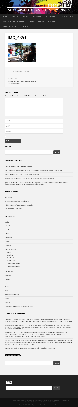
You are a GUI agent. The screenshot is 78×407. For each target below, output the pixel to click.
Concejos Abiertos (10, 249)
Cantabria (10, 255)
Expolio (15, 16)
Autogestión (8, 237)
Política (7, 298)
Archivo (7, 233)
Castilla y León (11, 261)
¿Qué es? (7, 222)
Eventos (7, 279)
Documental (51, 16)
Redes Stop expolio (10, 26)
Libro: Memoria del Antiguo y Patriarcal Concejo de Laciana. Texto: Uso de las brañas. (29, 178)
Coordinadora (67, 16)
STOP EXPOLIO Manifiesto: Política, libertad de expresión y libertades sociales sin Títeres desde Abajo (42, 321)
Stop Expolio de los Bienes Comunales (39, 10)
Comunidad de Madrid (13, 263)
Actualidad (8, 226)
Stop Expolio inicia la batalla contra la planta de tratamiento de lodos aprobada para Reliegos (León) (34, 170)
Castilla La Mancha (12, 258)
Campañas (8, 245)
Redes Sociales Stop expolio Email (22, 400)
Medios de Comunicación (12, 294)
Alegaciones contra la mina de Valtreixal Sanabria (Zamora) (22, 174)
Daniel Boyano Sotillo (11, 348)
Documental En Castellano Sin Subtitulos (17, 201)
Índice (4, 16)
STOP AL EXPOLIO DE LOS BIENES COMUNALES (19, 306)
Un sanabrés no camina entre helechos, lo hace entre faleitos (37, 348)
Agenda (7, 230)
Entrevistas (8, 275)
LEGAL (25, 16)
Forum (25, 26)
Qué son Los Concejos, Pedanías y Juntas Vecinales (20, 344)
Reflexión (37, 16)
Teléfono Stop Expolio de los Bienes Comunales (19, 205)
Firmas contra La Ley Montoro (42, 21)
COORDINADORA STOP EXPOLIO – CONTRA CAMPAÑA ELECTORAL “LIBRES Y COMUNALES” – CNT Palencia (37, 325)
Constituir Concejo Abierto (13, 21)
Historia (7, 287)
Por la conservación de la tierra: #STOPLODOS (18, 166)
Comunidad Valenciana (13, 266)
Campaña (7, 241)
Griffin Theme (55, 404)
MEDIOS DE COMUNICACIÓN (13, 209)
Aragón (9, 252)
